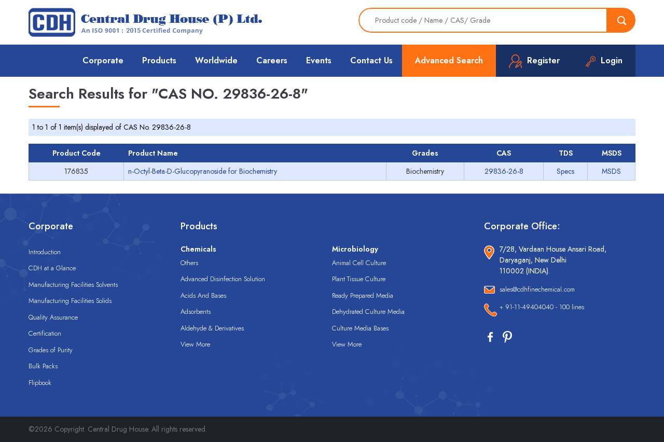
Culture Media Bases (360, 328)
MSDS (611, 171)
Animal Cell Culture (359, 263)
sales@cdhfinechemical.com (537, 289)
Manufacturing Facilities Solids (70, 301)
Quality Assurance (53, 317)
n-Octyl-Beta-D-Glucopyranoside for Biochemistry (202, 171)
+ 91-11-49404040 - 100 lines (542, 307)
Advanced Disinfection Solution (223, 279)
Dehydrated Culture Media (368, 311)
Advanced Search (449, 60)
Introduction (45, 252)
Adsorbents (196, 311)
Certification (45, 333)
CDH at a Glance (52, 268)
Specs (565, 171)
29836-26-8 (504, 171)
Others (189, 263)
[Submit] (621, 20)
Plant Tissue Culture (358, 279)
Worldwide (216, 60)
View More (195, 344)
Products (159, 60)
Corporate (102, 60)
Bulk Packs (43, 366)
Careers (271, 60)
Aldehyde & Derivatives (212, 328)
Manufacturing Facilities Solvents (73, 284)
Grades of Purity (51, 350)
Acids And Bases (203, 295)
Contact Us (371, 60)
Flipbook (40, 383)
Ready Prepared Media (362, 295)
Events (318, 60)
